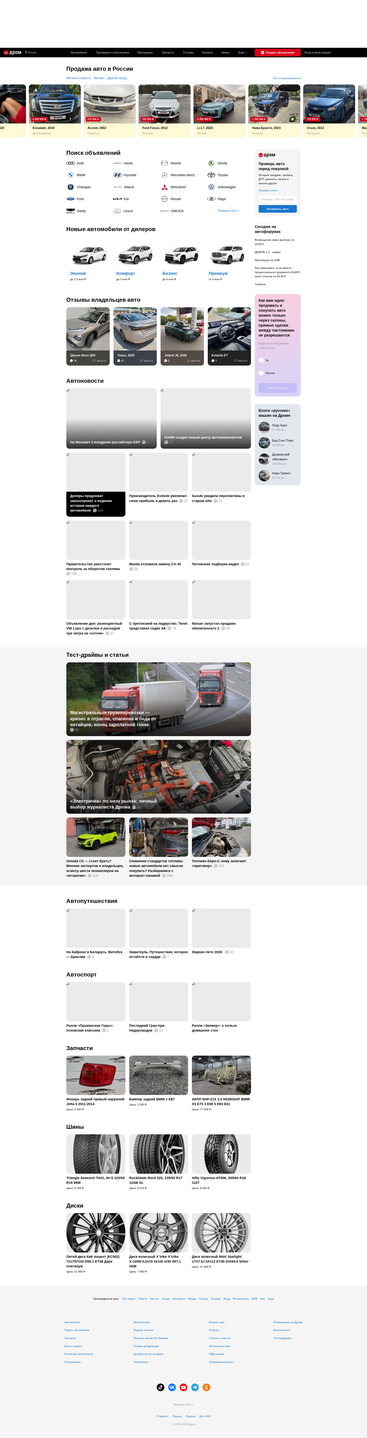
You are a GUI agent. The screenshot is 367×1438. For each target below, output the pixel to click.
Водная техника (143, 1330)
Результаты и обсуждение (274, 343)
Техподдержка (282, 1338)
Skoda (229, 163)
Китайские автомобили (78, 1353)
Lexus (135, 211)
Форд (226, 1298)
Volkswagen (229, 187)
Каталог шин (217, 1322)
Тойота (142, 1298)
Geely (88, 211)
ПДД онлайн (216, 1353)
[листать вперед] (355, 111)
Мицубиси (179, 1298)
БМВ (254, 1298)
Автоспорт (81, 974)
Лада (229, 199)
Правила (191, 1416)
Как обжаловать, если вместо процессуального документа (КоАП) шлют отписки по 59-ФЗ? (277, 272)
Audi (88, 163)
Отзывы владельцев (146, 1346)
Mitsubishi (182, 187)
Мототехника (142, 1322)
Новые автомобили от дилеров (110, 229)
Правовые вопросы (221, 1361)
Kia (135, 199)
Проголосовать (277, 387)
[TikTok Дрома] (160, 1387)
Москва (32, 52)
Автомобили (79, 52)
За (267, 360)
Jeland (135, 187)
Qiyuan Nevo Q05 (82, 355)
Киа (262, 1298)
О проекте (162, 1416)
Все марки (128, 1298)
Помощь (177, 1416)
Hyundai (135, 175)
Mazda (182, 163)
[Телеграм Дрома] (195, 1387)
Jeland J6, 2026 (175, 355)
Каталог (207, 52)
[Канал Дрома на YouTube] (183, 1387)
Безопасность (282, 1330)
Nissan (182, 199)
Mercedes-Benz (182, 175)
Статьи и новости (220, 1338)
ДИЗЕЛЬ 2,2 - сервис (268, 252)
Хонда (166, 1298)
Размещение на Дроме (288, 1322)
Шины (225, 52)
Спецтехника (72, 1361)
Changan (88, 187)
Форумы (214, 1330)
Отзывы (188, 52)
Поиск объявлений (93, 153)
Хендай (215, 1298)
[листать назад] (11, 111)
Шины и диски (73, 1346)
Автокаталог (141, 1361)
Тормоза (260, 284)
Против (270, 373)
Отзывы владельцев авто (103, 300)
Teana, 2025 (126, 355)
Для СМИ (204, 1416)
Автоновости (85, 381)
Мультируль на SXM (267, 260)
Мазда (192, 1298)
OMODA (182, 211)
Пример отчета (268, 190)
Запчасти (168, 52)
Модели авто (182, 1404)
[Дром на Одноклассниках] (206, 1387)
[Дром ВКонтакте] (172, 1387)
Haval (135, 163)
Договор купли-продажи (148, 1353)
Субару (203, 1298)
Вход (317, 52)
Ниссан (154, 1298)
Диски (74, 1205)
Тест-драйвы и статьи (97, 655)
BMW (88, 175)
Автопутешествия (92, 901)
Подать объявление (76, 1330)
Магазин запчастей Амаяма (151, 1338)
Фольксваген (241, 1298)
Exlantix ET (220, 355)
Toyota (229, 175)
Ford (88, 199)
